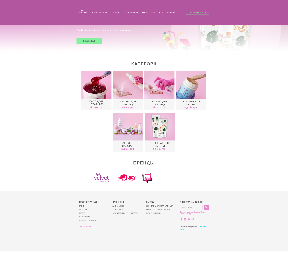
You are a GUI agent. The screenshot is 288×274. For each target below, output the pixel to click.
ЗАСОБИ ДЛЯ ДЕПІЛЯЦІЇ (128, 103)
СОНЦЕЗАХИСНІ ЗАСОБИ (160, 144)
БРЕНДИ (82, 206)
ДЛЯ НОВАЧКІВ (118, 206)
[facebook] (181, 219)
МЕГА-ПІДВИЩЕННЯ (154, 213)
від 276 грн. (190, 107)
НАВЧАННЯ (116, 12)
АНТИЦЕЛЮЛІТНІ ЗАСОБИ (191, 103)
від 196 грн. (159, 148)
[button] (197, 12)
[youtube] (188, 219)
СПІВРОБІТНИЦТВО (131, 12)
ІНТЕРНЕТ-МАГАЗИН (100, 12)
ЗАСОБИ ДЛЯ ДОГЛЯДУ (159, 103)
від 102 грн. (96, 107)
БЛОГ (153, 12)
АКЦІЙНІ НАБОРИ (127, 144)
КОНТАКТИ (171, 12)
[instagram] (185, 219)
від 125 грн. (159, 107)
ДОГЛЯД (82, 213)
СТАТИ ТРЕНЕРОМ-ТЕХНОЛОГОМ (125, 213)
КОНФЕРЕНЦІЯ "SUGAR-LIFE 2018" (159, 206)
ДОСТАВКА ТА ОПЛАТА (87, 220)
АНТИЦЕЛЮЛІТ (84, 217)
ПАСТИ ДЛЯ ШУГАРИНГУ (96, 103)
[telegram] (192, 219)
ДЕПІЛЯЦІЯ (83, 209)
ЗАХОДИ (145, 12)
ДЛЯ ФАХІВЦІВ (117, 209)
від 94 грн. (128, 107)
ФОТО (161, 12)
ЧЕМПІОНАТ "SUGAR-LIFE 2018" (158, 209)
